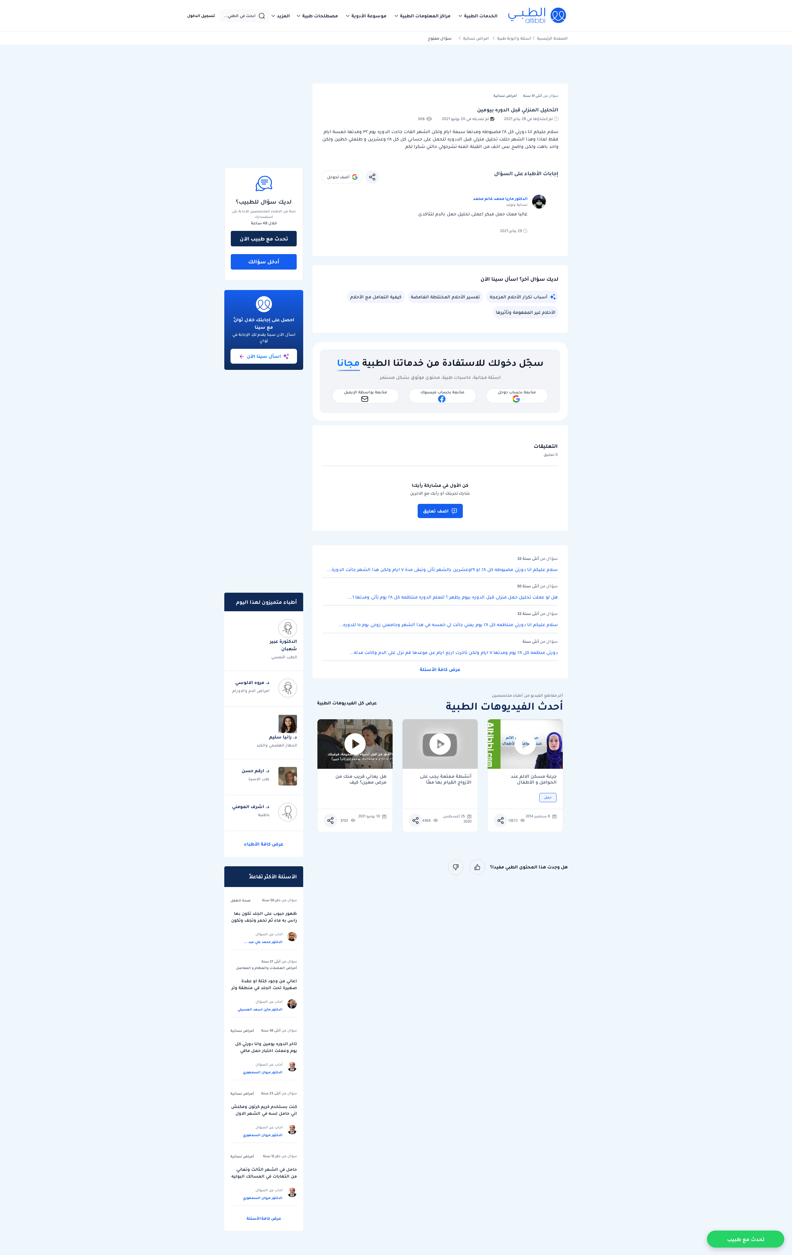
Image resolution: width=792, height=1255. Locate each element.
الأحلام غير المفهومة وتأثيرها (525, 312)
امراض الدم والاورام (250, 691)
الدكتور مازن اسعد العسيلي (260, 1009)
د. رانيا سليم (283, 737)
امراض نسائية (476, 38)
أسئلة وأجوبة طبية (514, 38)
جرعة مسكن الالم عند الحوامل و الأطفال (534, 779)
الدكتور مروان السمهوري (262, 1072)
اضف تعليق (436, 511)
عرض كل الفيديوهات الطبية (347, 703)
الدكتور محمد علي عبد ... (263, 942)
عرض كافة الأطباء (263, 844)
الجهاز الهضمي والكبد (276, 745)
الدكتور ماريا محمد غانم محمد (500, 198)
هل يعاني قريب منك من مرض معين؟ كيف (360, 779)
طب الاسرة (258, 779)
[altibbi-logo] (537, 16)
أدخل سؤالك (263, 261)
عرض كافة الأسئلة (440, 669)
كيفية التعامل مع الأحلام (376, 296)
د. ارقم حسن (255, 770)
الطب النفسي (284, 657)
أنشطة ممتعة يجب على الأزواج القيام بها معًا (445, 779)
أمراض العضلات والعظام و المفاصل (266, 968)
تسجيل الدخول (201, 16)
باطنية (263, 815)
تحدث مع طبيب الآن (264, 239)
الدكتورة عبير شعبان (283, 645)
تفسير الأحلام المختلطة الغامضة (445, 296)
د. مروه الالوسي (252, 682)
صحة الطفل (240, 900)
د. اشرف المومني (250, 806)
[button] (477, 16)
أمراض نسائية (242, 1030)
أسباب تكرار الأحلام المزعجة (518, 296)
